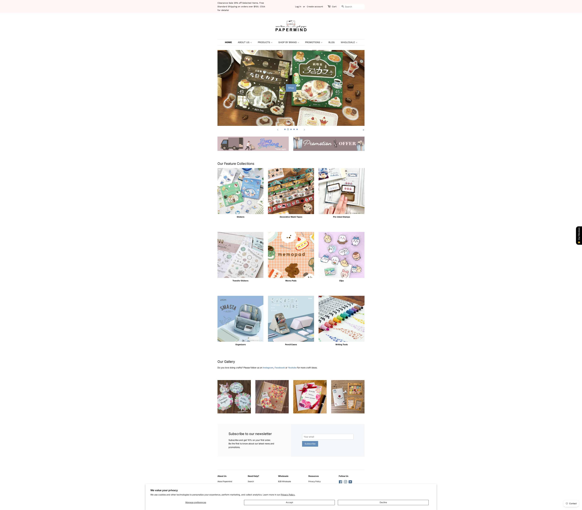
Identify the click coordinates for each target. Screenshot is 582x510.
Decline (383, 502)
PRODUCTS (264, 42)
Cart (334, 6)
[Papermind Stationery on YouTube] (350, 482)
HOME (228, 42)
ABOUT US (244, 42)
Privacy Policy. (288, 494)
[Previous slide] (277, 129)
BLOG (331, 42)
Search (251, 481)
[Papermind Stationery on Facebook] (340, 482)
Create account (315, 6)
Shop (291, 87)
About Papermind (224, 481)
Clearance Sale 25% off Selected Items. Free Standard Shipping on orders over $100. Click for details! (241, 6)
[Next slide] (304, 129)
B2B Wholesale (284, 481)
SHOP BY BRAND (288, 42)
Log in (298, 6)
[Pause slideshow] (363, 129)
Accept (289, 502)
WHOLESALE (348, 42)
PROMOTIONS (313, 42)
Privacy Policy (314, 481)
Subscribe (310, 443)
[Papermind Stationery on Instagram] (345, 482)
